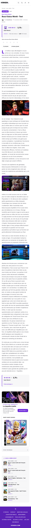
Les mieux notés (6, 519)
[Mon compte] (25, 2)
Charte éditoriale (11, 514)
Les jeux (26, 519)
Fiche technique (7, 450)
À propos (6, 512)
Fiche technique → (8, 384)
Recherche (15, 522)
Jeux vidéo (8, 8)
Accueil (3, 8)
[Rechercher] (18, 2)
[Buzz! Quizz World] (15, 433)
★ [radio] (3, 42)
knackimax (9, 19)
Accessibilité (9, 517)
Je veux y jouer (15, 46)
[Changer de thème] (21, 2)
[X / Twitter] (15, 509)
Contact (12, 512)
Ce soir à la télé (18, 519)
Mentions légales (22, 512)
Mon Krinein (21, 514)
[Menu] (28, 2)
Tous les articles (20, 517)
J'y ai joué (5, 46)
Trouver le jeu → (23, 410)
